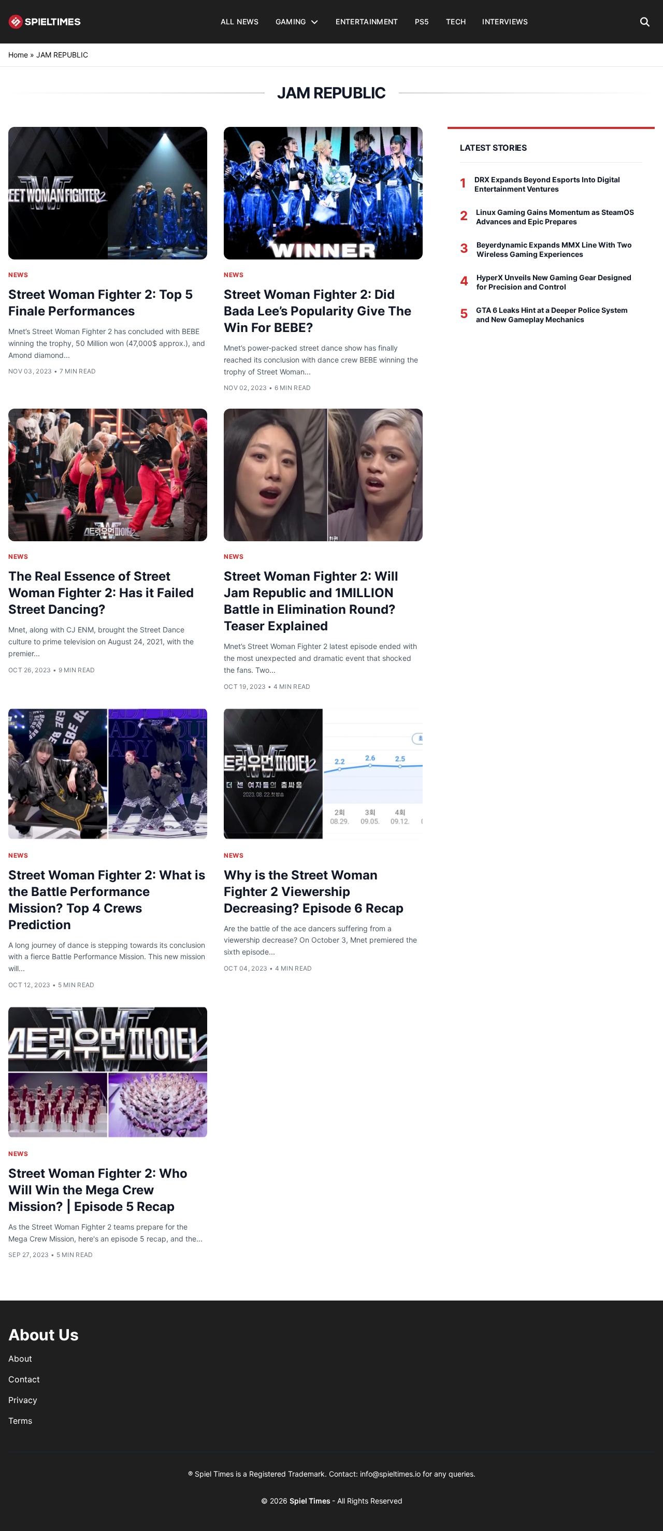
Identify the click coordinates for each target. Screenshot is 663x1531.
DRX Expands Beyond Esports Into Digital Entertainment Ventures (547, 184)
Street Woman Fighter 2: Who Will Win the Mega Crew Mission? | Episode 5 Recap (98, 1190)
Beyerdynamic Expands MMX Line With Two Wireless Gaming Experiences (554, 249)
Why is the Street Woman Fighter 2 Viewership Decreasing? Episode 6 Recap (313, 892)
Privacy (22, 1400)
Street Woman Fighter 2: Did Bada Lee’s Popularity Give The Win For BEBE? (317, 311)
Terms (20, 1421)
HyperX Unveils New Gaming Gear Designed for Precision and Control (554, 282)
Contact (24, 1379)
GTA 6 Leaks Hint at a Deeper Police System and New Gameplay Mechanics (552, 315)
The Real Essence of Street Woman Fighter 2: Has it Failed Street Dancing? (101, 593)
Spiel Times (311, 1500)
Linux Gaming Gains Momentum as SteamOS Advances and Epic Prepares (555, 217)
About (20, 1358)
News (18, 275)
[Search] (645, 21)
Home (18, 54)
